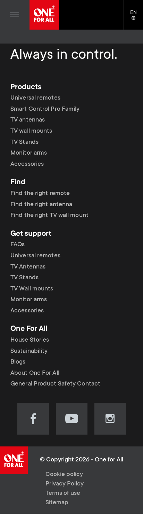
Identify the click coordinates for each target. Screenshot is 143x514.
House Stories (29, 340)
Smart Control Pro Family (44, 109)
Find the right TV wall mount (49, 215)
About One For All (34, 373)
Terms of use (62, 493)
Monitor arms (28, 153)
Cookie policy (64, 474)
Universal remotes (35, 98)
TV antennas (27, 120)
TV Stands (24, 142)
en (136, 18)
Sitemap (56, 502)
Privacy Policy (64, 484)
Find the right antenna (41, 204)
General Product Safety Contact (55, 384)
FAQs (17, 244)
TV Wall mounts (31, 289)
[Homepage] (44, 15)
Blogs (18, 362)
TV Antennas (27, 267)
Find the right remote (40, 193)
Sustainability (29, 351)
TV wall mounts (31, 131)
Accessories (27, 164)
